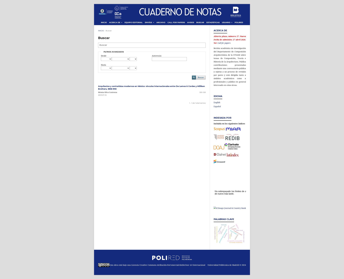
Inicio (104, 22)
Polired (239, 22)
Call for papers (224, 43)
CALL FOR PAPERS (176, 22)
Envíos (149, 22)
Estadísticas (213, 22)
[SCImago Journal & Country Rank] (230, 208)
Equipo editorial (134, 22)
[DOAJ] (219, 148)
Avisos (190, 22)
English (217, 102)
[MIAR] (233, 130)
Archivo (160, 22)
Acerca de (115, 22)
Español (217, 106)
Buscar (200, 22)
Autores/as (156, 55)
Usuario (226, 22)
